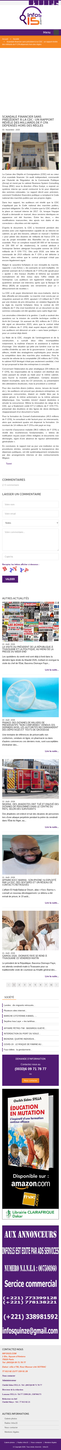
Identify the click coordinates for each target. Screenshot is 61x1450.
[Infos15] (30, 15)
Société (16, 39)
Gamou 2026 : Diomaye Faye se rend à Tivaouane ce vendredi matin (24, 956)
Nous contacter (30, 1080)
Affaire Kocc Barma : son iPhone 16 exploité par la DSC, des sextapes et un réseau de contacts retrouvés (29, 882)
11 (51, 985)
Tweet (9, 463)
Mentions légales (12, 1432)
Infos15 (45, 1447)
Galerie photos (11, 1418)
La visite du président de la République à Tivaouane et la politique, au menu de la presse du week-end (28, 649)
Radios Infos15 (11, 1423)
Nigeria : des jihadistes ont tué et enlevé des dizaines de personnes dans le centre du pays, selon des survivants (30, 806)
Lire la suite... (52, 669)
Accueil (5, 39)
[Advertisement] (30, 80)
